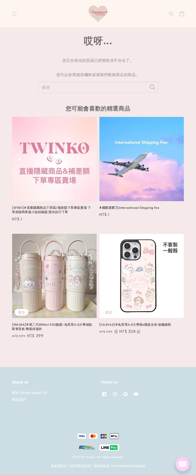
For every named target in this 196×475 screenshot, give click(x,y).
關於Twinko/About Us (29, 393)
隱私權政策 (101, 465)
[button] (14, 14)
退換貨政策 (58, 465)
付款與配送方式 (80, 465)
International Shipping (129, 465)
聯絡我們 (19, 399)
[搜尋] (152, 87)
